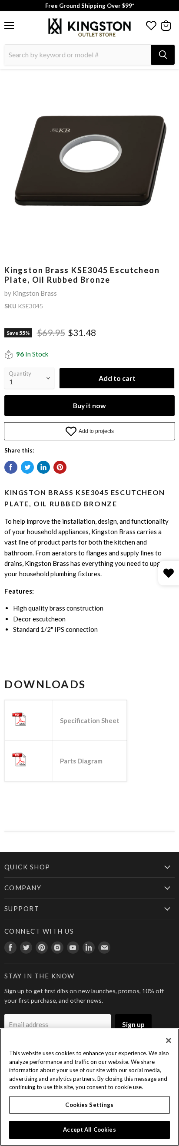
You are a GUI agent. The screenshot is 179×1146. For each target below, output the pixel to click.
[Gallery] (89, 162)
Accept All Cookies (89, 1129)
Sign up (133, 1024)
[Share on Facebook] (10, 467)
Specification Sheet (89, 720)
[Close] (168, 1040)
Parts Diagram (81, 761)
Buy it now (89, 405)
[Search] (163, 55)
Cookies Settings (89, 1104)
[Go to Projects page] (151, 25)
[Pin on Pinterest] (59, 467)
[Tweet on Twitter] (27, 467)
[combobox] (77, 55)
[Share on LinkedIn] (43, 467)
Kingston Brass (35, 293)
